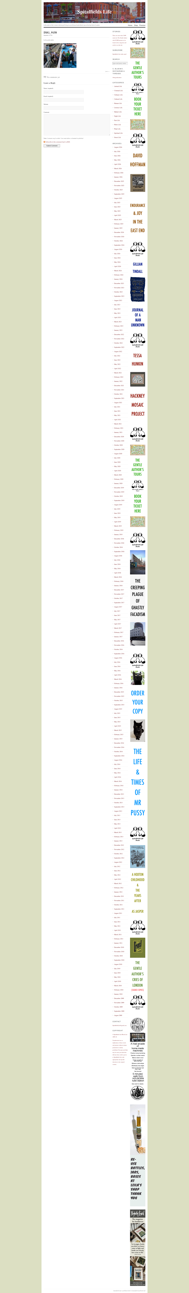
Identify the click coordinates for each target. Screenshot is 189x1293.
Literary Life (118, 108)
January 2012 (118, 892)
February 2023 (118, 326)
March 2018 (118, 577)
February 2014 (118, 785)
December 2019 (119, 488)
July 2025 (117, 202)
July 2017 (117, 611)
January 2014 (118, 790)
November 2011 (119, 900)
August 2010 (118, 964)
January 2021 (118, 432)
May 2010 (117, 977)
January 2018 (118, 585)
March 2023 (118, 322)
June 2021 (117, 411)
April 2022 (117, 368)
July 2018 (117, 560)
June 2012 (117, 871)
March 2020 (118, 475)
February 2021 (118, 428)
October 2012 (118, 854)
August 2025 (118, 198)
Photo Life (117, 125)
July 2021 (117, 407)
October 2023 (118, 292)
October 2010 (118, 956)
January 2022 (118, 381)
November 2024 (119, 236)
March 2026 (118, 168)
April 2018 (117, 573)
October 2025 (118, 190)
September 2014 (119, 756)
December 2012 (119, 845)
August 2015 (118, 709)
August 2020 (118, 454)
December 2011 (119, 896)
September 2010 (119, 960)
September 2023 (119, 296)
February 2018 (118, 581)
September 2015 (119, 705)
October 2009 (118, 1007)
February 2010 (118, 990)
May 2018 (117, 568)
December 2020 (119, 437)
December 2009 (119, 998)
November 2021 (119, 390)
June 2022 (117, 360)
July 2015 (117, 713)
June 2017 (117, 615)
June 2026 (117, 156)
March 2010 (118, 986)
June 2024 (117, 258)
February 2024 (118, 275)
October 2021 (118, 394)
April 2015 (117, 726)
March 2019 (118, 526)
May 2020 (117, 466)
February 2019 (118, 530)
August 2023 (118, 300)
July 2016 (117, 662)
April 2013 (117, 828)
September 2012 (119, 858)
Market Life (118, 112)
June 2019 (117, 513)
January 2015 (118, 739)
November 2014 (119, 747)
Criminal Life (118, 90)
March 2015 (118, 730)
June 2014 (117, 768)
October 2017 (118, 598)
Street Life (117, 137)
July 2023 (117, 305)
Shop (136, 25)
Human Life (118, 103)
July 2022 (117, 356)
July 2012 (117, 866)
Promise (142, 25)
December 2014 (119, 743)
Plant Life (117, 129)
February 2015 (118, 734)
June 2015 (117, 717)
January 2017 (118, 637)
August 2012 (118, 862)
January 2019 (118, 534)
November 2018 (119, 543)
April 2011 (117, 930)
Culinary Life (118, 95)
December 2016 (119, 641)
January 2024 (118, 279)
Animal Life (118, 86)
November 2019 (119, 492)
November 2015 (119, 696)
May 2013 (117, 824)
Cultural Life (118, 99)
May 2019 (117, 517)
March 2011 (118, 934)
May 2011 (117, 926)
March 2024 (118, 271)
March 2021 (118, 424)
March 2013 (118, 832)
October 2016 (118, 649)
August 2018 (118, 556)
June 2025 (117, 207)
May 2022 (117, 364)
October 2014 (118, 751)
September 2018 (119, 551)
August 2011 (118, 913)
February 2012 (118, 888)
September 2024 (119, 245)
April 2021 (117, 419)
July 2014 (117, 764)
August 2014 (118, 760)
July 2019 (117, 509)
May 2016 (117, 671)
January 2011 (118, 943)
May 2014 (117, 773)
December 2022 (119, 334)
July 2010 (117, 968)
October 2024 (118, 241)
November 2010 (119, 951)
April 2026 (117, 164)
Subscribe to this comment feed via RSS (58, 142)
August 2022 (118, 351)
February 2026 (118, 173)
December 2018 (119, 539)
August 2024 (118, 249)
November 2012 (119, 849)
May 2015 (117, 722)
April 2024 (117, 266)
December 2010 (119, 947)
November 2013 (119, 798)
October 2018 (118, 547)
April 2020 (117, 471)
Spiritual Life (118, 133)
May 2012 (117, 875)
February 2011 (118, 939)
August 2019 (118, 505)
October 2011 (118, 905)
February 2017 (118, 632)
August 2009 (118, 1015)
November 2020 (119, 441)
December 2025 (119, 181)
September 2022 (119, 347)
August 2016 (118, 658)
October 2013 (118, 803)
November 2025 (119, 185)
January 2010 (118, 994)
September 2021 (119, 398)
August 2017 (118, 607)
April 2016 (117, 675)
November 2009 (119, 1003)
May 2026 (117, 160)
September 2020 (119, 449)
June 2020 (117, 462)
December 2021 (119, 385)
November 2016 (119, 645)
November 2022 (119, 339)
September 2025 (119, 194)
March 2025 (118, 219)
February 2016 (118, 683)
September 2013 (119, 807)
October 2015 (118, 700)
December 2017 (119, 590)
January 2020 (118, 483)
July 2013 (117, 815)
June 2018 (117, 564)
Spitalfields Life (94, 11)
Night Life (117, 116)
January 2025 (118, 228)
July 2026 (117, 151)
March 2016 (118, 679)
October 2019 (118, 496)
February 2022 (118, 377)
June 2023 (117, 309)
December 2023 (119, 283)
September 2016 (119, 654)
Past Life (117, 120)
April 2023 (117, 317)
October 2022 (118, 343)
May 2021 (117, 415)
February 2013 (118, 837)
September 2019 (119, 500)
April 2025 (117, 215)
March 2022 (118, 373)
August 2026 (118, 147)
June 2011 (117, 922)
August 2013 (118, 811)
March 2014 (118, 781)
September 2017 (119, 602)
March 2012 (118, 883)
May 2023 (117, 313)
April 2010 (117, 981)
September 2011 (119, 909)
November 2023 (119, 288)
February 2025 (118, 224)
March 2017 (118, 628)
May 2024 (117, 262)
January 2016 (118, 688)
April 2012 (117, 879)
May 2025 (117, 211)
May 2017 (117, 620)
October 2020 (118, 445)
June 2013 (117, 820)
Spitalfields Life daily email (119, 54)
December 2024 (119, 232)
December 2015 (119, 692)
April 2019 (117, 522)
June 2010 (117, 973)
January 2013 (118, 841)
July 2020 (117, 458)
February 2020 (118, 479)
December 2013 (119, 794)
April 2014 (117, 777)
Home (130, 25)
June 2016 (117, 666)
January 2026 (118, 177)
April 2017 (117, 624)
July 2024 (117, 254)
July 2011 (117, 917)
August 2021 (118, 402)
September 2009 (119, 1011)
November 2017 (119, 594)
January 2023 (118, 330)
